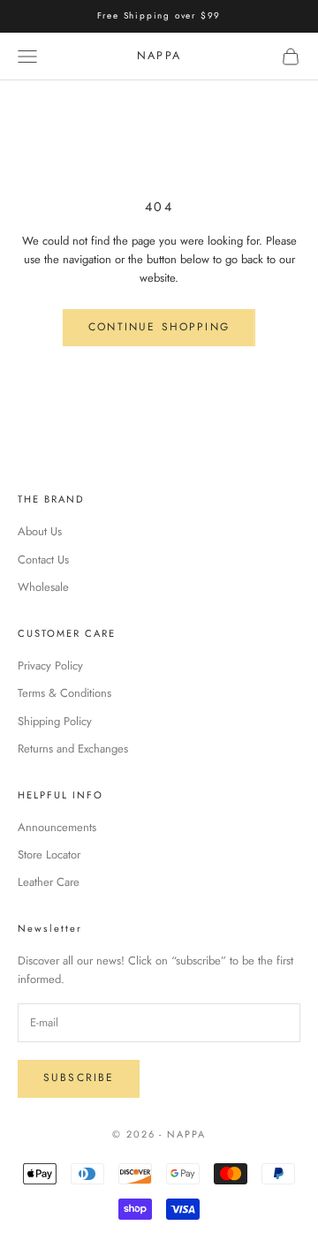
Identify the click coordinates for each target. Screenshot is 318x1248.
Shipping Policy (55, 721)
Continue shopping (159, 327)
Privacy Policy (50, 665)
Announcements (57, 827)
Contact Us (43, 559)
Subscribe (78, 1077)
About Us (40, 531)
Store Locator (49, 854)
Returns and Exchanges (73, 748)
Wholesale (43, 587)
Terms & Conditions (64, 693)
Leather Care (49, 882)
